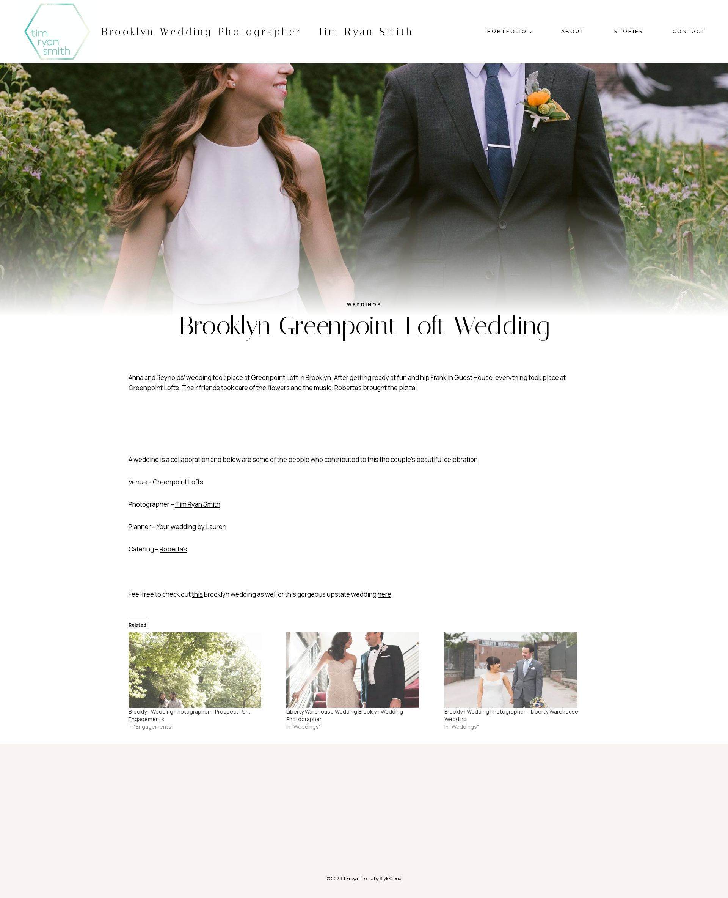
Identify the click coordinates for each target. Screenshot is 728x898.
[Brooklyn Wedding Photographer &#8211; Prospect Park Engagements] (204, 670)
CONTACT (689, 31)
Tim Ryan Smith (197, 504)
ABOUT (573, 31)
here (192, 426)
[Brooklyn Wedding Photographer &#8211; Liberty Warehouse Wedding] (519, 670)
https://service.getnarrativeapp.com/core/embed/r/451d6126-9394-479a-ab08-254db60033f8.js (272, 448)
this (197, 594)
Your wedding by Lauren (190, 526)
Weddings (364, 304)
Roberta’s (173, 549)
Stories (628, 31)
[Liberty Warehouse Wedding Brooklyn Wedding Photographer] (361, 670)
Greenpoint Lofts (178, 481)
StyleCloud (391, 878)
